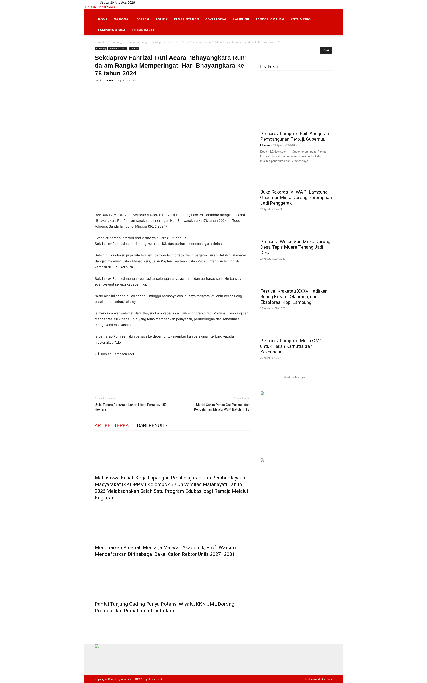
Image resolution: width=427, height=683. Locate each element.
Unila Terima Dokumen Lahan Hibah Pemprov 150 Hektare (131, 407)
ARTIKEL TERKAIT (114, 425)
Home (102, 19)
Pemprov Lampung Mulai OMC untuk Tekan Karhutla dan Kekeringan (291, 346)
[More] (140, 90)
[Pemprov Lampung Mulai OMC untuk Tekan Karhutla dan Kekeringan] (296, 327)
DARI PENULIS (152, 425)
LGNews (108, 80)
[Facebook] (147, 2)
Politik (161, 19)
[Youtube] (156, 2)
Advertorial (216, 19)
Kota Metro (301, 19)
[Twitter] (153, 2)
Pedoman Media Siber (318, 679)
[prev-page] (97, 621)
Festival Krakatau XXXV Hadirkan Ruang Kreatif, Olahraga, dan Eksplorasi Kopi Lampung (294, 296)
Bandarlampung (269, 19)
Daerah (142, 19)
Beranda (100, 42)
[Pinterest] (119, 90)
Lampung (241, 19)
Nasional (122, 19)
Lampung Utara (111, 30)
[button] (327, 15)
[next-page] (104, 621)
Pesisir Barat (143, 30)
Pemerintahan (186, 19)
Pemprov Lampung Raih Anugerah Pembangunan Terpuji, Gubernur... (294, 136)
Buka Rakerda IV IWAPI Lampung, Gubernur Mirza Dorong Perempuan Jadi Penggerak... (296, 197)
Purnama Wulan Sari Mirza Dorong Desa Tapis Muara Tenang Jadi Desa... (295, 247)
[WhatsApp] (129, 90)
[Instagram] (150, 2)
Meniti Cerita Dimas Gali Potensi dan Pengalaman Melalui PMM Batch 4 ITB (222, 407)
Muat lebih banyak (295, 377)
